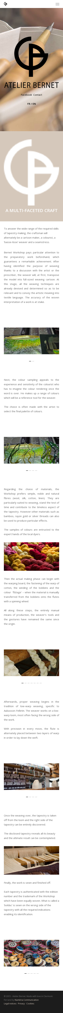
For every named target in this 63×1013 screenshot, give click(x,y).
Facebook (26, 94)
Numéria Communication (27, 999)
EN (34, 103)
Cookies (30, 1003)
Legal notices (10, 1003)
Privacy (21, 1003)
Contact (37, 94)
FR (28, 103)
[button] (57, 4)
